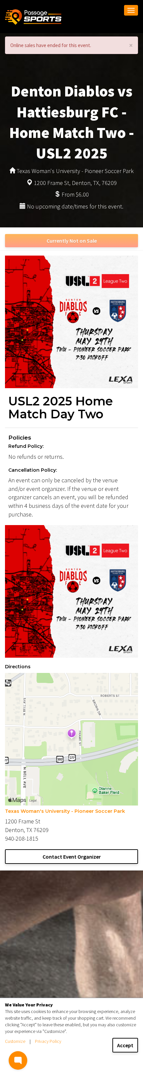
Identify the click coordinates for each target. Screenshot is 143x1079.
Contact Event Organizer (72, 856)
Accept (125, 1045)
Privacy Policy (48, 1041)
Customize (15, 1041)
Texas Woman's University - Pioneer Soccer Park (65, 811)
